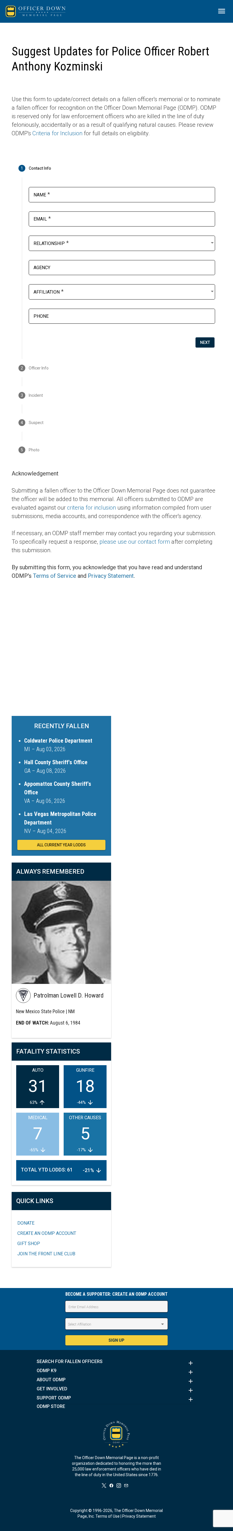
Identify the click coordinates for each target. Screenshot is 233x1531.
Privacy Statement (111, 575)
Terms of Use (107, 1516)
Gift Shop (28, 1243)
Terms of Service (54, 575)
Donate (25, 1223)
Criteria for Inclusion (57, 133)
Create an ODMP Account (46, 1233)
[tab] (116, 168)
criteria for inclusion (91, 507)
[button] (116, 1363)
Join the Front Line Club (46, 1253)
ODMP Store (51, 1406)
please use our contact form (134, 541)
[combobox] (124, 242)
